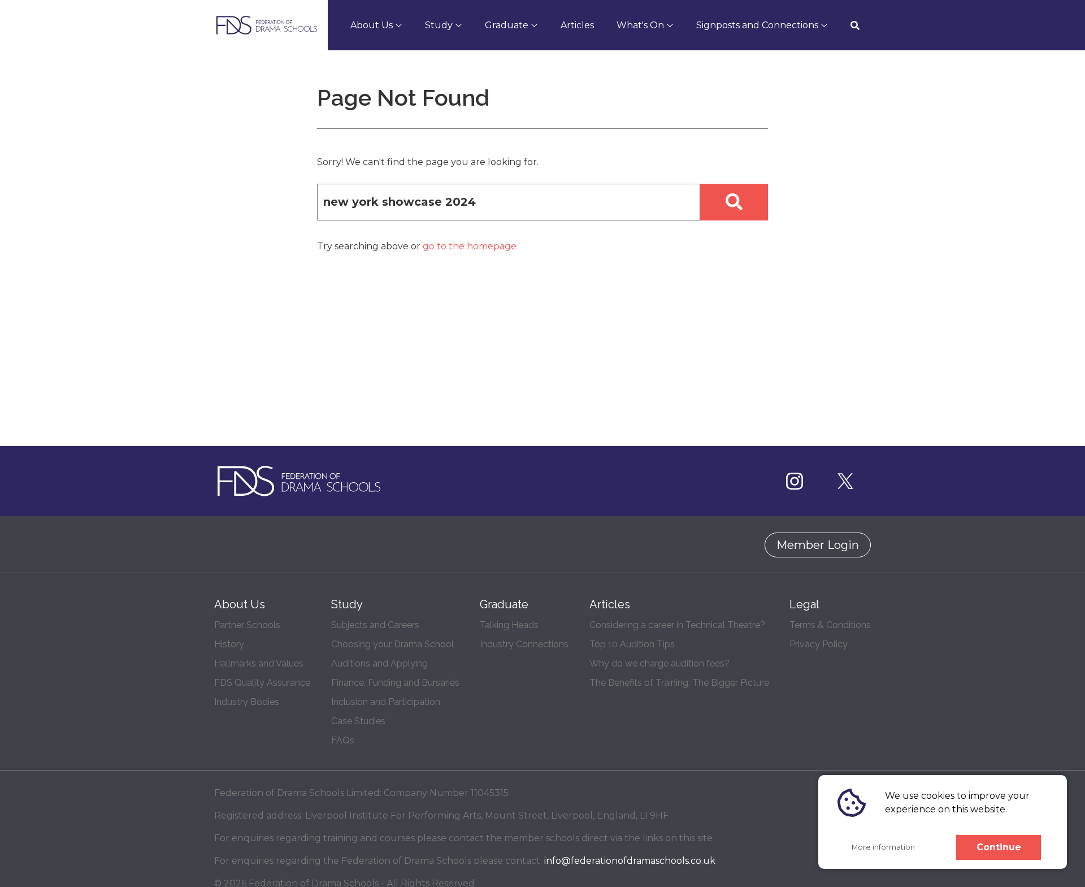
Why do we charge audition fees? (659, 663)
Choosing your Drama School (392, 644)
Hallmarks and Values (258, 663)
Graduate (506, 25)
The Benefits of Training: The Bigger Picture (679, 682)
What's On (640, 25)
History (229, 644)
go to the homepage (470, 246)
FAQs (342, 740)
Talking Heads (509, 625)
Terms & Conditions (830, 625)
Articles (577, 25)
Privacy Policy (818, 644)
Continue (998, 847)
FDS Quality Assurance (262, 682)
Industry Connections (524, 644)
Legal (804, 604)
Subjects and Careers (375, 625)
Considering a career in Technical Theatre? (677, 625)
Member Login (817, 545)
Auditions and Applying (379, 663)
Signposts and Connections (757, 25)
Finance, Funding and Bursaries (395, 682)
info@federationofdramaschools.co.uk (629, 860)
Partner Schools (247, 625)
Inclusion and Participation (385, 701)
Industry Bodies (246, 701)
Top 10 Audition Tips (632, 644)
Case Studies (358, 721)
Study (439, 25)
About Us (371, 25)
